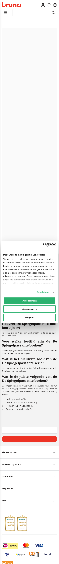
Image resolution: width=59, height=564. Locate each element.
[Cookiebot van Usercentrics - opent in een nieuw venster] (43, 245)
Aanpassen (28, 309)
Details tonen (43, 292)
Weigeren (29, 317)
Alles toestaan (29, 301)
